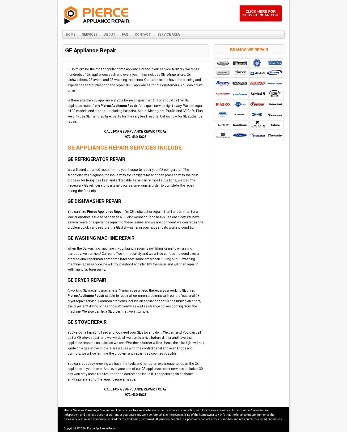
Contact (143, 34)
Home (70, 34)
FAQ (125, 34)
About (109, 34)
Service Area (168, 34)
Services (89, 34)
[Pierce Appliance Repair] (97, 15)
